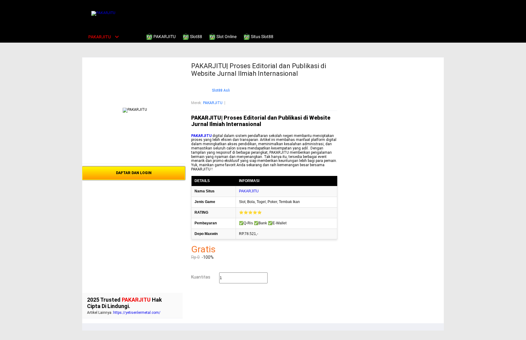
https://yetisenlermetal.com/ (136, 312)
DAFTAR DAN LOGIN (134, 173)
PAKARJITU (213, 103)
